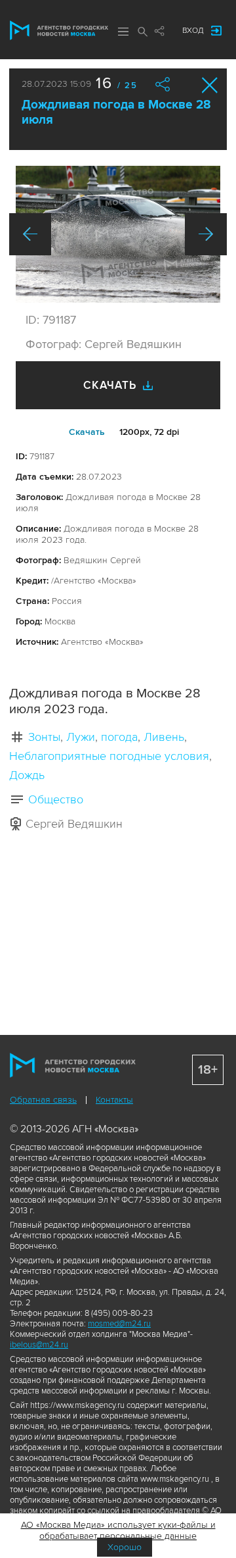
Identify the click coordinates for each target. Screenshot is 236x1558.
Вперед (206, 234)
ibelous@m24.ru (39, 1345)
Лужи (80, 737)
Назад (30, 234)
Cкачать (87, 432)
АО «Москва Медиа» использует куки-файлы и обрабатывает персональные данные (118, 1530)
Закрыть (210, 85)
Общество (55, 799)
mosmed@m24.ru (119, 1324)
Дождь (27, 775)
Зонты (44, 737)
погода (119, 737)
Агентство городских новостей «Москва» (59, 30)
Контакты (114, 1099)
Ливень (164, 737)
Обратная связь (43, 1099)
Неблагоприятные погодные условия (109, 756)
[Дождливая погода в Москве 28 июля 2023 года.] (118, 234)
